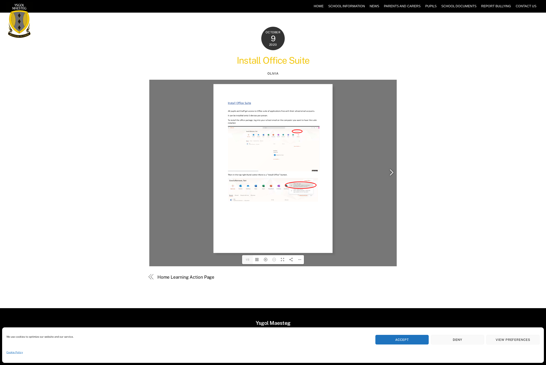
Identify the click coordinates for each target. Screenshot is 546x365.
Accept (402, 339)
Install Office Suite (273, 60)
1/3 (247, 259)
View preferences (513, 339)
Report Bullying (496, 6)
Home (319, 6)
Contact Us (526, 6)
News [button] (374, 6)
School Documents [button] (458, 6)
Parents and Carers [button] (402, 6)
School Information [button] (346, 6)
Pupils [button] (431, 6)
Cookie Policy (14, 352)
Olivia (272, 73)
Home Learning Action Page (185, 277)
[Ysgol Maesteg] (19, 38)
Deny (457, 339)
